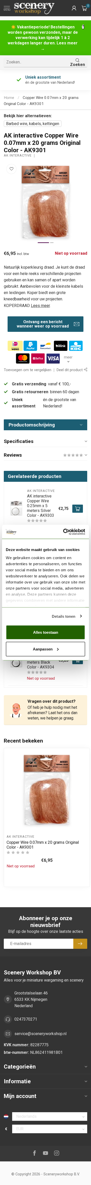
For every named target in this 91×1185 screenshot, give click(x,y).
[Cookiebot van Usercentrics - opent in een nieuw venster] (64, 531)
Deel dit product (70, 370)
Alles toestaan (45, 632)
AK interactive (18, 155)
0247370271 (25, 1019)
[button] (74, 8)
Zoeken (77, 64)
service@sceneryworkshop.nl (40, 1033)
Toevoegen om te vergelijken (27, 370)
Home (9, 97)
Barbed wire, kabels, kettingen (32, 123)
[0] (84, 8)
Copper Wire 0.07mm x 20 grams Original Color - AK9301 (43, 845)
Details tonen (63, 616)
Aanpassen (43, 649)
